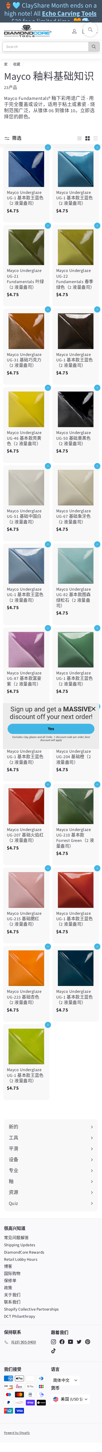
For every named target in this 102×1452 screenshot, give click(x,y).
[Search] (93, 46)
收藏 (16, 64)
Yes (51, 729)
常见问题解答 (16, 1238)
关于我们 (12, 1295)
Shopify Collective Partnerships (31, 1309)
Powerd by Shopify (17, 1433)
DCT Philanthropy (19, 1316)
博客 (8, 1267)
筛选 (16, 138)
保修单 (10, 1281)
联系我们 (12, 1302)
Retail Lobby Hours (20, 1259)
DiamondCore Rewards (24, 1252)
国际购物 (12, 1274)
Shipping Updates (19, 1245)
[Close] (93, 708)
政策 (8, 1288)
